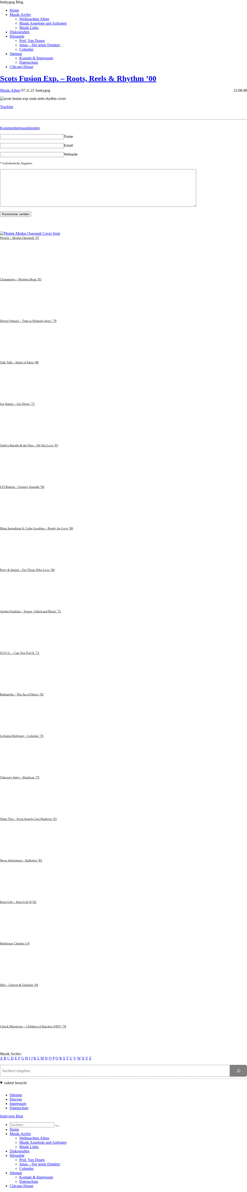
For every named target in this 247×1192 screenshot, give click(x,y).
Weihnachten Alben (34, 19)
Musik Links (29, 28)
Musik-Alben (10, 90)
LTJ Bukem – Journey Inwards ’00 (22, 487)
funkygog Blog (11, 2)
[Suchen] (238, 1071)
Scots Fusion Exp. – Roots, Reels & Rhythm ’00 (78, 78)
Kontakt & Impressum (36, 58)
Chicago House (21, 67)
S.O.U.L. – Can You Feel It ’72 (19, 653)
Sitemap (16, 54)
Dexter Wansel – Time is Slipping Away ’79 (28, 321)
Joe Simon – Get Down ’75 (17, 404)
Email (68, 145)
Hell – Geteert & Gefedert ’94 (19, 985)
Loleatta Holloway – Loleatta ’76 (21, 736)
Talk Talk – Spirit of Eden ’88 (19, 362)
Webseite (71, 154)
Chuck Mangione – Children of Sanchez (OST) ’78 (33, 1026)
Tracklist (6, 107)
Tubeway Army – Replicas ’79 (19, 777)
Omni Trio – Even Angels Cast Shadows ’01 (28, 819)
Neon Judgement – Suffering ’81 (21, 860)
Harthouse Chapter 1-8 (14, 943)
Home (14, 10)
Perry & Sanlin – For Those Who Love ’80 (27, 570)
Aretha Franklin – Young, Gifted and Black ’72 (30, 611)
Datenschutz (28, 62)
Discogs (16, 1099)
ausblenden (31, 128)
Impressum (18, 1104)
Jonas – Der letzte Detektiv (39, 45)
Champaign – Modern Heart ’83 (20, 279)
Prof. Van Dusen (32, 41)
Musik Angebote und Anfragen (43, 23)
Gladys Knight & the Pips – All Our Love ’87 (29, 445)
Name (68, 136)
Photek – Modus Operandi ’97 (19, 238)
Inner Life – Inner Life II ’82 (18, 902)
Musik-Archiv (20, 15)
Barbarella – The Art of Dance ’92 (22, 694)
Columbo (26, 49)
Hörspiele (17, 36)
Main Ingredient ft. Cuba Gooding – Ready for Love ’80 (36, 528)
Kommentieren (11, 128)
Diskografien (19, 32)
